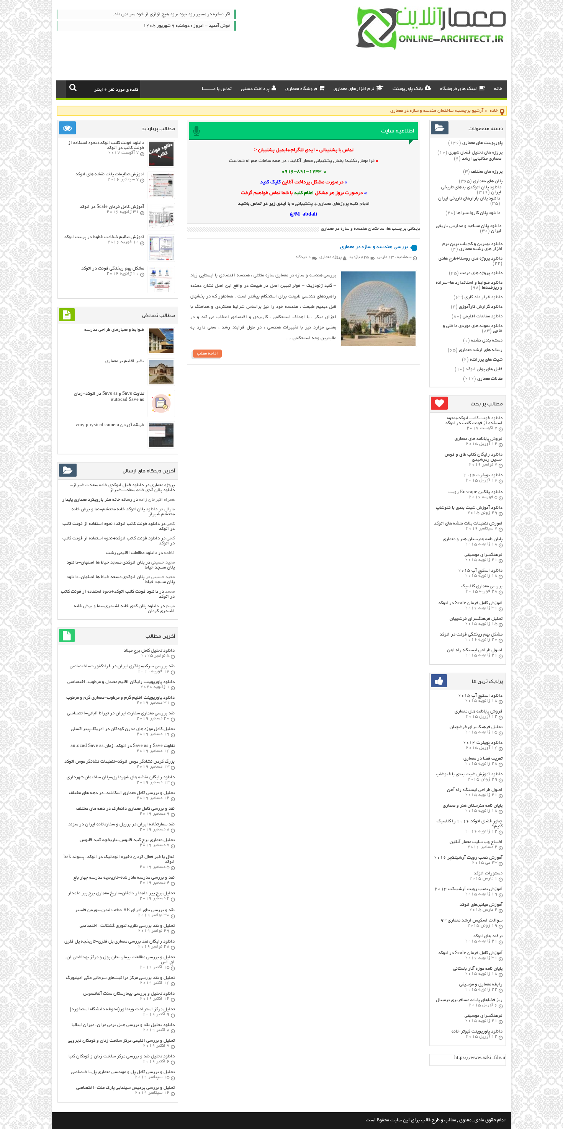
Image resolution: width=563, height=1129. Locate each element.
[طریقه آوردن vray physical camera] (161, 446)
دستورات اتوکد (488, 873)
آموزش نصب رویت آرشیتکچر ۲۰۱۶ (468, 857)
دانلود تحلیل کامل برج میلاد (149, 650)
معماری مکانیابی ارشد (481, 158)
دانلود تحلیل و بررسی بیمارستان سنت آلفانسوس (129, 993)
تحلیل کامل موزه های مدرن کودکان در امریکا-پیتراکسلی (123, 729)
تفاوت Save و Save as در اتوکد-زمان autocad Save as (122, 745)
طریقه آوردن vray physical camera (109, 425)
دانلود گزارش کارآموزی (480, 306)
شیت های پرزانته (486, 359)
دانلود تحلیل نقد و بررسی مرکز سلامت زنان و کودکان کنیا (122, 1056)
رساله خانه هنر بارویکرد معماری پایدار (97, 499)
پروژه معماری (330, 257)
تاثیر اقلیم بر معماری (124, 361)
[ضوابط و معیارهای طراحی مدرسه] (161, 352)
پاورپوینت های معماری (482, 143)
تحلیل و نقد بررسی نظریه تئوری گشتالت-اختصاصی (127, 925)
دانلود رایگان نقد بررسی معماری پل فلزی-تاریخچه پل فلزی (119, 941)
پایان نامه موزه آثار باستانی (477, 968)
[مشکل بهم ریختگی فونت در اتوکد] (161, 290)
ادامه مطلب (207, 353)
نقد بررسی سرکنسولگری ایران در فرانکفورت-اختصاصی (122, 666)
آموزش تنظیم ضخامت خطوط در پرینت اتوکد (104, 237)
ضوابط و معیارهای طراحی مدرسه (114, 329)
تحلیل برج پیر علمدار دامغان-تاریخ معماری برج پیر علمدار (121, 893)
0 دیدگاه (303, 257)
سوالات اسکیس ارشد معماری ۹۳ (471, 920)
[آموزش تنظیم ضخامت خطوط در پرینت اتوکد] (161, 259)
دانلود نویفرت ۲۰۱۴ (482, 475)
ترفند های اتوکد (487, 936)
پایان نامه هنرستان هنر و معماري (472, 539)
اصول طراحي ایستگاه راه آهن (474, 650)
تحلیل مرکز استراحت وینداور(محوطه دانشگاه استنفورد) (122, 1009)
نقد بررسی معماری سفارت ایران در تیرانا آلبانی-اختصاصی (121, 713)
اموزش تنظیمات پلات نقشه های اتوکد (468, 523)
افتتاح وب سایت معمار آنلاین (476, 842)
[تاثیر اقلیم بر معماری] (161, 383)
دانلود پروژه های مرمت (481, 273)
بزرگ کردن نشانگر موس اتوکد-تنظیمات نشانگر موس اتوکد (119, 761)
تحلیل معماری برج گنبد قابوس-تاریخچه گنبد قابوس (127, 840)
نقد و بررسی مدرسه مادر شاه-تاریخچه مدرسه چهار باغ (124, 877)
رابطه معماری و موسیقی (480, 984)
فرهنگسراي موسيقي (483, 554)
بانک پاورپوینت (408, 89)
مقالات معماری (489, 378)
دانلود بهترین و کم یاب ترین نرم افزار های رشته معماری (472, 247)
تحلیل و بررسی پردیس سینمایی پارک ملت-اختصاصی (125, 1087)
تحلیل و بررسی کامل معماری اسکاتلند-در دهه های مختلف (122, 793)
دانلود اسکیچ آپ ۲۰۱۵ (480, 570)
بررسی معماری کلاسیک (481, 586)
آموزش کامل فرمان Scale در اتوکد (470, 603)
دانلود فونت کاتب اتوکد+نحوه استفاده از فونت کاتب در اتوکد (473, 421)
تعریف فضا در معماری (482, 758)
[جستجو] (73, 87)
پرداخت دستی (255, 89)
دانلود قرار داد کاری (483, 297)
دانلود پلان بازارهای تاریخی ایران (469, 198)
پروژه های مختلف (486, 171)
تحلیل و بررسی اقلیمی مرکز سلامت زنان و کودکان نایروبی (121, 1040)
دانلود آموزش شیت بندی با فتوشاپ (469, 507)
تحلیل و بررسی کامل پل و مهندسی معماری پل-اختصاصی (123, 1072)
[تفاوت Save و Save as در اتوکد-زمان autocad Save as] (161, 414)
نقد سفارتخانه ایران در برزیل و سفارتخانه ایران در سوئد (121, 824)
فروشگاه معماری (301, 89)
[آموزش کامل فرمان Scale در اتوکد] (161, 227)
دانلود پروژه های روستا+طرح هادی (470, 258)
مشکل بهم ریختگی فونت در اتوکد (471, 634)
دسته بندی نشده (486, 340)
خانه (498, 89)
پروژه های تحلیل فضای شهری (475, 152)
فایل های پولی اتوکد (484, 369)
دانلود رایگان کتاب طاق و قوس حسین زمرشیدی (473, 457)
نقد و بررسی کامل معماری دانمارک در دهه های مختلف (125, 808)
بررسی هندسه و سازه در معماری (374, 247)
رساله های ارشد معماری (480, 350)
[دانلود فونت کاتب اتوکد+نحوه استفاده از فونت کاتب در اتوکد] (161, 165)
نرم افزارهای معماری (354, 89)
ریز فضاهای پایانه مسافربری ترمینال (469, 1000)
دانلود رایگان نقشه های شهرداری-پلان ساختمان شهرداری (121, 777)
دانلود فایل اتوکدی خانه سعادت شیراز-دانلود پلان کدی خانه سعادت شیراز (122, 488)
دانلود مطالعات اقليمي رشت (131, 553)
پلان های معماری (487, 181)
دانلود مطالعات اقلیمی (482, 316)
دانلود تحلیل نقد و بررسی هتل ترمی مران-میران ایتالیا (123, 1025)
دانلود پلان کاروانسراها (478, 213)
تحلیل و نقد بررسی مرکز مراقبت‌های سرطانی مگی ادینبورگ (120, 977)
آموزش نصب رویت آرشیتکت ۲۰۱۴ (468, 889)
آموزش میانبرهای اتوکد (481, 904)
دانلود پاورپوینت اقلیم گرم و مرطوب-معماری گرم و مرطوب (120, 697)
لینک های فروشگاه (458, 89)
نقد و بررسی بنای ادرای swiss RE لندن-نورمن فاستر (125, 910)
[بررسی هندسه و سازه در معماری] (378, 344)
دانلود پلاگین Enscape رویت (475, 492)
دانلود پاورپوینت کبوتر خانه (477, 1031)
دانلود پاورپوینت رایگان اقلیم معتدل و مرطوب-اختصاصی (121, 682)
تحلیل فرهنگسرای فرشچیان (476, 618)
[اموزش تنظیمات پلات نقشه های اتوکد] (161, 196)
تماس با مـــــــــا (217, 89)
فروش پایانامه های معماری (478, 438)
